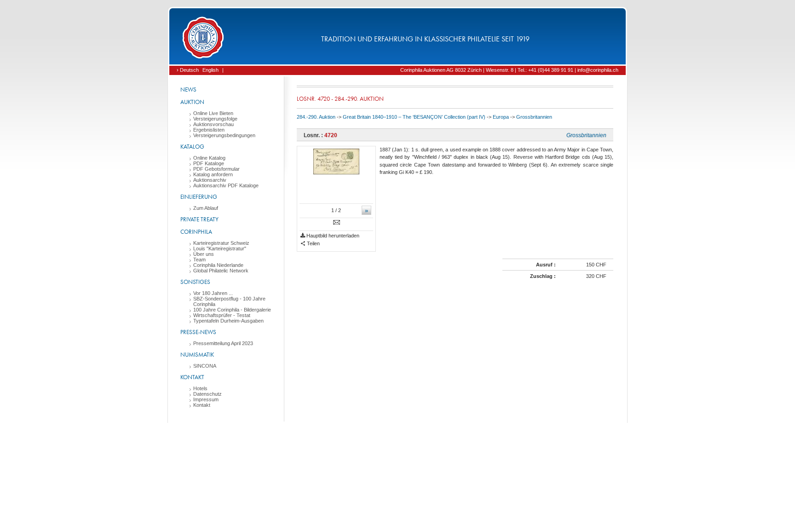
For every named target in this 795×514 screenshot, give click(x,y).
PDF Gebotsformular (216, 169)
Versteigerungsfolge (215, 118)
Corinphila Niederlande (218, 265)
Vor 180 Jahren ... (213, 293)
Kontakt (192, 377)
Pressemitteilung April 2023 (223, 343)
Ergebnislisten (209, 130)
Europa (501, 117)
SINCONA (204, 366)
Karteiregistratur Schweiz (221, 243)
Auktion (192, 102)
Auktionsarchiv (209, 180)
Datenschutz (207, 394)
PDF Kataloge (208, 163)
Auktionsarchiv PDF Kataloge (226, 185)
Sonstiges (195, 282)
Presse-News (198, 332)
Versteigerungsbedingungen (224, 135)
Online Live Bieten (213, 113)
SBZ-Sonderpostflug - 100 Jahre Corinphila (229, 301)
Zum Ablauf (205, 208)
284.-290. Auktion (316, 117)
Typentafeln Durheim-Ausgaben (228, 320)
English (210, 70)
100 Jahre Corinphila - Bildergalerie (232, 309)
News (188, 89)
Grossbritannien (534, 117)
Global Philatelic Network (220, 270)
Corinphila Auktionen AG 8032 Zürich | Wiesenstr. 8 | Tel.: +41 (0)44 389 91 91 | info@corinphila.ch (509, 70)
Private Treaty (199, 219)
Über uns (203, 254)
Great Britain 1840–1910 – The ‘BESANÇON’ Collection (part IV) (414, 117)
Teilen (312, 243)
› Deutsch (188, 70)
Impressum (206, 399)
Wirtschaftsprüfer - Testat (221, 315)
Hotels (200, 388)
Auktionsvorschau (213, 124)
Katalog (192, 146)
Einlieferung (198, 197)
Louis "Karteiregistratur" (219, 248)
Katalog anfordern (213, 174)
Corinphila (196, 232)
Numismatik (197, 354)
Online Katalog (209, 158)
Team (199, 259)
